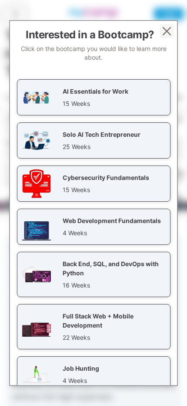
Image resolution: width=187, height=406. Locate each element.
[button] (93, 97)
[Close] (167, 31)
